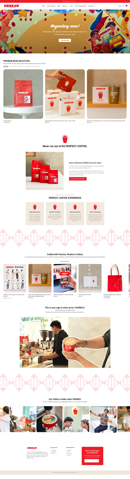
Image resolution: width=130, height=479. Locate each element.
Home (43, 6)
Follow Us (53, 447)
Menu (58, 6)
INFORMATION (70, 447)
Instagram (54, 452)
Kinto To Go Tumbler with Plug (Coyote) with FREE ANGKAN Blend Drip (106, 121)
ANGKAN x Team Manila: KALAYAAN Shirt (14, 294)
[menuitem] (43, 6)
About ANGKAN (51, 6)
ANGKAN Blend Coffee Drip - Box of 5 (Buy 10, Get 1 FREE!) (60, 121)
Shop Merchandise (65, 261)
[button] (65, 40)
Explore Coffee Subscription (78, 178)
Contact (69, 455)
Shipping (69, 450)
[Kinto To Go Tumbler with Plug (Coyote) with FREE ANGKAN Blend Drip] (107, 94)
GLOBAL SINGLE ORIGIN (32, 66)
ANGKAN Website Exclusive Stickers (63, 294)
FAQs (68, 452)
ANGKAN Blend (7, 121)
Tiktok (53, 453)
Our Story (69, 453)
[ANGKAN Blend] (23, 94)
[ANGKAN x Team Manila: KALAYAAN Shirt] (14, 278)
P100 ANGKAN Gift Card (85, 294)
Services (64, 6)
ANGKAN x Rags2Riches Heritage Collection (112, 295)
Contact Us (91, 6)
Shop (71, 6)
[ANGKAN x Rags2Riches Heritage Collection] (115, 278)
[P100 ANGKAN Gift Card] (90, 278)
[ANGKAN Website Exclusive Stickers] (65, 278)
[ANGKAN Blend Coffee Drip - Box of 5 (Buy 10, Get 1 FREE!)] (65, 94)
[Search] (123, 6)
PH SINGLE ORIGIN (17, 66)
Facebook (54, 450)
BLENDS (5, 66)
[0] (126, 6)
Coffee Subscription (80, 6)
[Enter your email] (102, 460)
